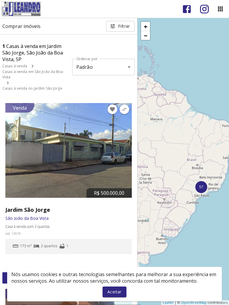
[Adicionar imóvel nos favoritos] (112, 109)
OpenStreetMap (194, 302)
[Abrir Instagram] (204, 9)
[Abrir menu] (220, 9)
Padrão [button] (84, 67)
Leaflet (168, 302)
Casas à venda (14, 66)
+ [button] (146, 26)
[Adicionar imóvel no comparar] (124, 109)
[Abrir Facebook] (187, 9)
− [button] (146, 35)
